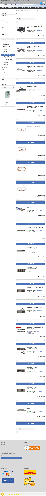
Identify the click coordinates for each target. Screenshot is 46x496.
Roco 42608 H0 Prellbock (32, 86)
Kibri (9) (2, 27)
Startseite (4, 7)
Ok (40, 2)
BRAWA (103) (3, 13)
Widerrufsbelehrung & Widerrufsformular (8, 453)
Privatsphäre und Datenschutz (12, 2)
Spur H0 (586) (4, 42)
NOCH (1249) (3, 34)
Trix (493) (3, 79)
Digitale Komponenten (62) (6, 72)
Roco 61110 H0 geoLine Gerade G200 (35, 227)
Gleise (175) (5, 51)
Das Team (17, 7)
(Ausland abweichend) (38, 30)
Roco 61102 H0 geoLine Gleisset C (34, 146)
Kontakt (2, 455)
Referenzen (29, 7)
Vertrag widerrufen (11, 457)
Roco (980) (3, 39)
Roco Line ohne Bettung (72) (8, 57)
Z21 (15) (3, 69)
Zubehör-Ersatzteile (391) (6, 71)
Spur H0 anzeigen (6, 44)
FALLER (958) (3, 20)
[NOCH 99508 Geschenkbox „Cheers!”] (7, 94)
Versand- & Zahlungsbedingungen (6, 451)
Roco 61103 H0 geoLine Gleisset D (34, 166)
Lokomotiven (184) (6, 46)
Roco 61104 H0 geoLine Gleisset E (34, 186)
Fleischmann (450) (4, 22)
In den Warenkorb (30, 42)
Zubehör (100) (5, 64)
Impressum (3, 444)
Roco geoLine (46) (7, 54)
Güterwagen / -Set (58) (7, 49)
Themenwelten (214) (5, 74)
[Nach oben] (43, 494)
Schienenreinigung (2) (8, 60)
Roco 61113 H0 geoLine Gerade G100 (35, 287)
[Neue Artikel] (13, 88)
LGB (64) (2, 29)
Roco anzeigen (4, 41)
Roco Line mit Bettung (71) (8, 59)
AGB (1, 446)
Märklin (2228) (3, 32)
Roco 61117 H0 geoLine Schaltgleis (34, 307)
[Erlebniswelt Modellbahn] (11, 4)
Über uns (23, 7)
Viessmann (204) (4, 81)
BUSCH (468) (3, 15)
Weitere (42, 7)
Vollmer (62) (3, 84)
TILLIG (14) (3, 77)
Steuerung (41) (5, 62)
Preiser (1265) (3, 36)
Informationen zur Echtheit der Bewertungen (35, 494)
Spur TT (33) (4, 67)
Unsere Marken (11, 7)
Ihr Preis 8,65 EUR (7, 104)
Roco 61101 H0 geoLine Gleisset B (34, 126)
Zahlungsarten (36, 7)
